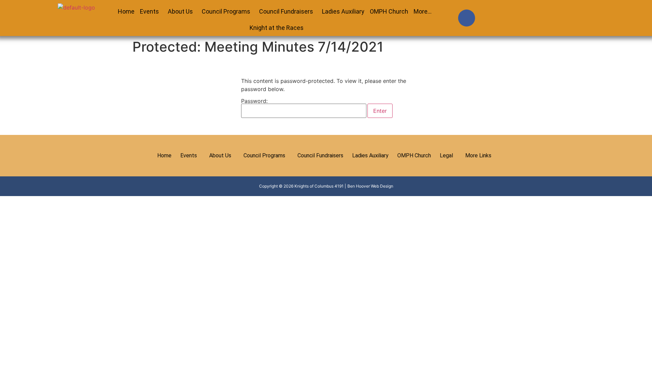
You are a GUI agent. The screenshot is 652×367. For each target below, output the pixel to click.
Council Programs (226, 11)
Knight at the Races (277, 27)
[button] (151, 11)
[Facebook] (466, 18)
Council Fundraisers (286, 11)
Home (126, 11)
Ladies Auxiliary (343, 11)
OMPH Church (389, 11)
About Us (180, 11)
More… (423, 11)
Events (149, 11)
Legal (446, 155)
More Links (478, 155)
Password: (254, 101)
